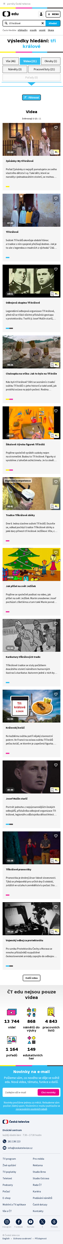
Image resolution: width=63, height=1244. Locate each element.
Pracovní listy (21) (44, 69)
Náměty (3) (14, 69)
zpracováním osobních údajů (31, 1109)
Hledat (53, 23)
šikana (51, 30)
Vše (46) (10, 61)
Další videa (32, 978)
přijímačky (23, 30)
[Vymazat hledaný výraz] (43, 23)
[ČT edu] (10, 15)
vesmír (42, 30)
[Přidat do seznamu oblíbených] (56, 127)
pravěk (33, 30)
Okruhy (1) (51, 61)
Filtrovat (34, 97)
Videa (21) (30, 61)
